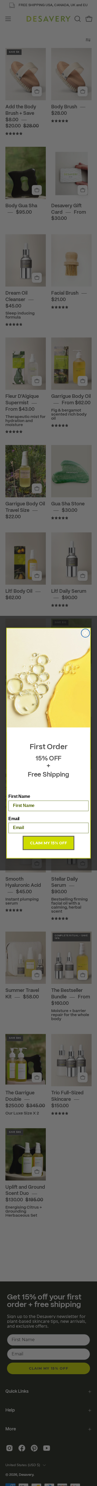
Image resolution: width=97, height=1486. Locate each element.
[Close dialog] (85, 633)
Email (13, 818)
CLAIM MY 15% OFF (48, 842)
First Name (19, 796)
